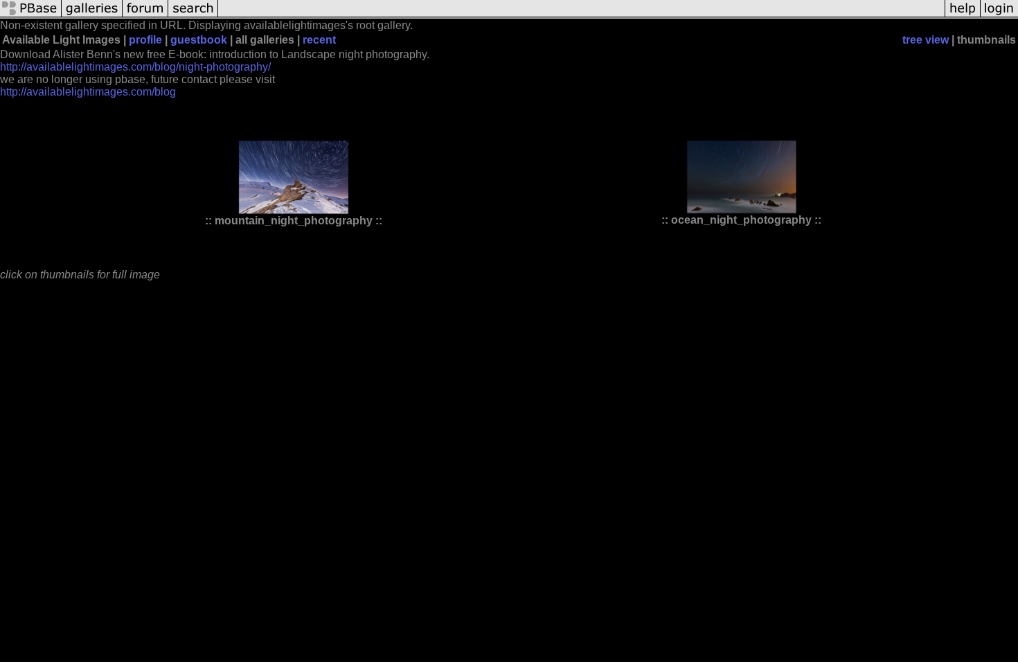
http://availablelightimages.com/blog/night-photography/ (135, 67)
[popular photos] (581, 15)
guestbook (198, 40)
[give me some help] (963, 15)
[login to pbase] (999, 15)
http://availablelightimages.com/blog (88, 92)
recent (319, 40)
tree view (925, 40)
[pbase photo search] (193, 15)
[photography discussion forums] (145, 15)
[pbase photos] (31, 15)
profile (145, 40)
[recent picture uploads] (92, 15)
